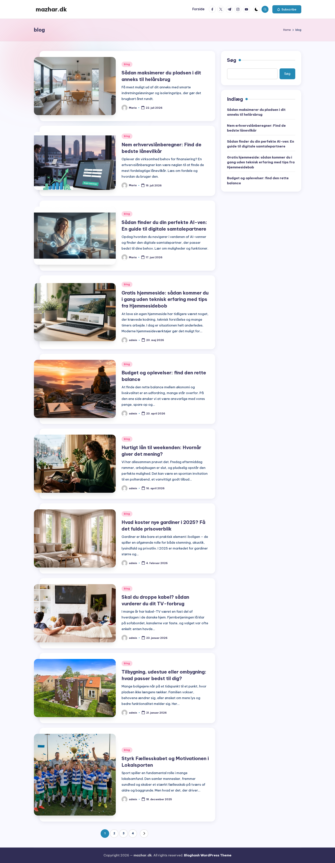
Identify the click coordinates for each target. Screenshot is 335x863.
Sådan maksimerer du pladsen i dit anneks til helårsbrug (256, 112)
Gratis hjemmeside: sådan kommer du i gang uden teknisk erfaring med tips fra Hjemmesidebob (165, 299)
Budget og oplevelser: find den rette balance (258, 180)
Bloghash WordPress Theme (207, 855)
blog (127, 64)
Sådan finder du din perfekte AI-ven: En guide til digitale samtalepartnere (260, 143)
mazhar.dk (51, 9)
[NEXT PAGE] (144, 833)
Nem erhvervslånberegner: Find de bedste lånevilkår (256, 128)
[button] (286, 9)
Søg (231, 60)
